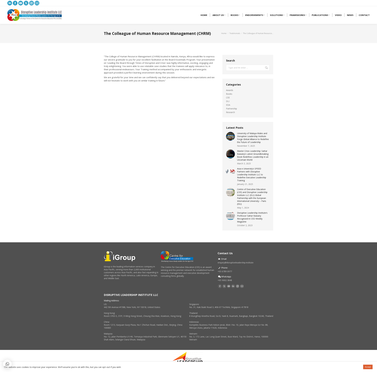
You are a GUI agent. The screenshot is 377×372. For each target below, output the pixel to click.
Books (229, 93)
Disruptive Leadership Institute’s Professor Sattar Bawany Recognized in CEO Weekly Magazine (252, 217)
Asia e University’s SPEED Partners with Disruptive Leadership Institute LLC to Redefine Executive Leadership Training (251, 174)
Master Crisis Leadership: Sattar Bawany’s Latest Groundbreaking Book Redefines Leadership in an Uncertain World (252, 155)
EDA (228, 104)
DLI (227, 101)
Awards (229, 90)
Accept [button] (368, 367)
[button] (7, 364)
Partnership (231, 108)
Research (230, 112)
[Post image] (230, 136)
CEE (228, 97)
